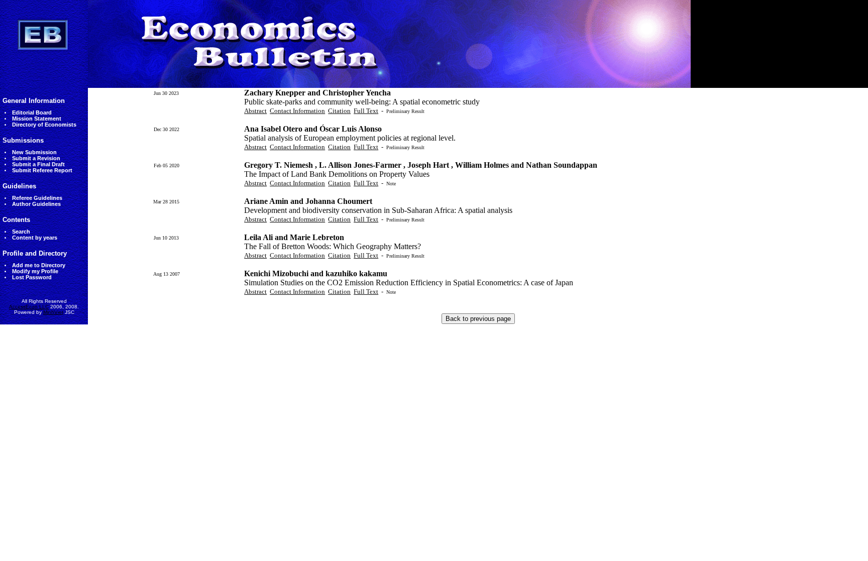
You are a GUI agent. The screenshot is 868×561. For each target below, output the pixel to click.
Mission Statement (36, 119)
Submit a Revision (36, 158)
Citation (339, 111)
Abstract (255, 111)
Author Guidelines (36, 204)
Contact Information (297, 111)
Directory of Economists (44, 125)
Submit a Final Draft (38, 164)
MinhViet (53, 312)
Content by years (34, 238)
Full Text (366, 111)
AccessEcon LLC (29, 306)
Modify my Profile (35, 271)
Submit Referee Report (42, 170)
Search (21, 232)
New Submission (34, 152)
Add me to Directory (38, 265)
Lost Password (32, 277)
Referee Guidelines (37, 198)
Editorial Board (32, 112)
